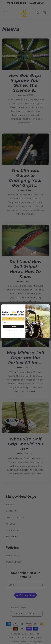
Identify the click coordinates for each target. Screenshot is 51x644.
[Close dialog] (48, 306)
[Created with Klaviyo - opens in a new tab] (25, 339)
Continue (13, 326)
